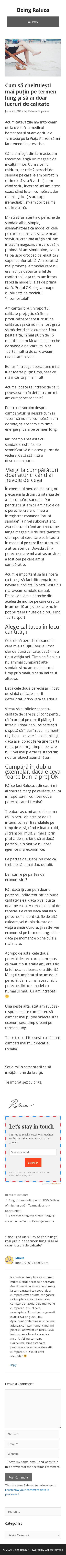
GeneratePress (54, 1549)
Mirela (20, 1258)
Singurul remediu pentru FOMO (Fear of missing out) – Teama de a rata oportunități (32, 1205)
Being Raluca (33, 9)
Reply (13, 1365)
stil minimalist (18, 1195)
